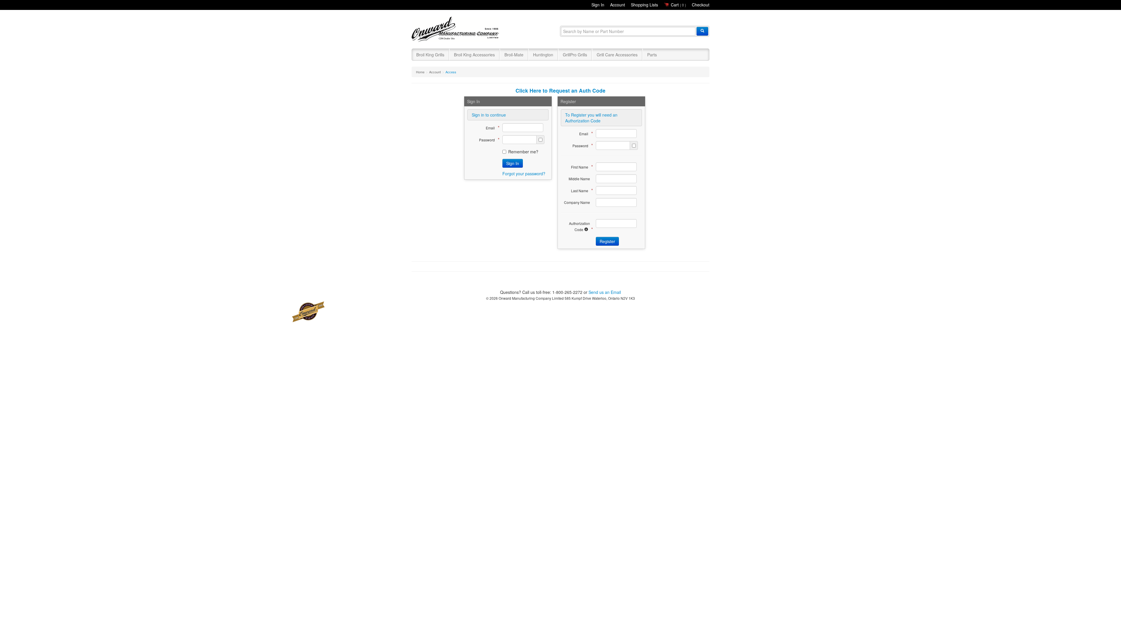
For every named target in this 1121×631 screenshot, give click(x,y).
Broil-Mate (513, 55)
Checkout (700, 5)
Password (488, 139)
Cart (678, 5)
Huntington (543, 55)
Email (491, 127)
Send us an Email (605, 292)
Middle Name (579, 178)
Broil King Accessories (474, 55)
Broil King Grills (430, 55)
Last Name (580, 190)
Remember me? (523, 152)
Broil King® (456, 30)
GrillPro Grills (575, 55)
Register (607, 241)
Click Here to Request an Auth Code (560, 90)
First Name (580, 166)
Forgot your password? (523, 173)
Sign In (597, 5)
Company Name (577, 202)
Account (617, 5)
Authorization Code (579, 227)
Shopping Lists (644, 5)
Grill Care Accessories (617, 55)
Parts (652, 55)
